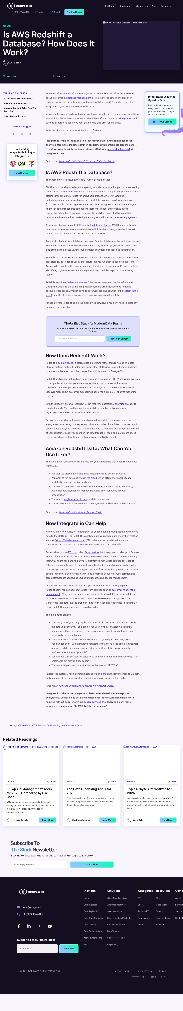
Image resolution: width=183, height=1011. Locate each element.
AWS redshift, (25, 725)
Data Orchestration (93, 931)
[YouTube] (50, 926)
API (85, 944)
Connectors (142, 6)
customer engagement (125, 217)
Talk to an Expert (118, 338)
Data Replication (91, 911)
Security (160, 924)
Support (160, 911)
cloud (94, 477)
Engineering (112, 944)
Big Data (7, 26)
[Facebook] (19, 926)
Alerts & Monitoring (93, 938)
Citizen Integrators (116, 924)
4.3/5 (103, 673)
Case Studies (162, 904)
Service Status (122, 971)
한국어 (163, 977)
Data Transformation (94, 918)
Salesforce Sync (115, 911)
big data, (61, 725)
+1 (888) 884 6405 (20, 12)
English (40, 12)
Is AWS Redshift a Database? (18, 98)
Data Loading (90, 924)
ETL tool (72, 552)
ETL (140, 898)
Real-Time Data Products (119, 918)
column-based (65, 362)
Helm (86, 898)
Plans (154, 6)
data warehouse (78, 282)
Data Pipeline (144, 918)
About (178, 898)
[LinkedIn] (29, 926)
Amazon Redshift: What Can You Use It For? (19, 110)
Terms (162, 971)
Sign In (57, 12)
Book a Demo (74, 12)
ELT (139, 904)
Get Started (22, 173)
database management (78, 97)
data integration (123, 118)
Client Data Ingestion (117, 898)
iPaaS (140, 924)
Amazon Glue (92, 552)
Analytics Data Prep (116, 904)
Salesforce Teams (116, 938)
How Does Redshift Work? (16, 103)
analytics (119, 403)
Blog (158, 898)
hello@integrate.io (32, 907)
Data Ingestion (91, 904)
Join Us (178, 911)
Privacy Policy (144, 971)
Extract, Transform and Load (70, 540)
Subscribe (68, 948)
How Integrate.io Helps (14, 116)
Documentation (163, 918)
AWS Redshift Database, (44, 725)
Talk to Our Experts (162, 122)
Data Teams (113, 931)
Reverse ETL (144, 911)
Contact (179, 918)
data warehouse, (74, 725)
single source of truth (75, 499)
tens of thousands (61, 93)
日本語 (153, 977)
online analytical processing (67, 191)
